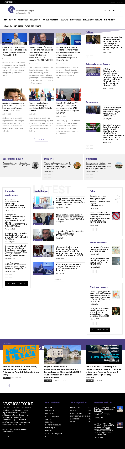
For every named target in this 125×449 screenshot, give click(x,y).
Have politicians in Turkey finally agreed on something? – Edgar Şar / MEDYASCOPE (70, 217)
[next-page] (91, 57)
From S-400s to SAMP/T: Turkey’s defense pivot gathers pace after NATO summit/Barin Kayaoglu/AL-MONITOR (68, 108)
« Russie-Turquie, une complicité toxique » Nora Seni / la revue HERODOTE (99, 261)
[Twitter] (109, 10)
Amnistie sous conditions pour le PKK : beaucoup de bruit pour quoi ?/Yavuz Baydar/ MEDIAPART (13, 107)
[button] (119, 11)
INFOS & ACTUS (7, 44)
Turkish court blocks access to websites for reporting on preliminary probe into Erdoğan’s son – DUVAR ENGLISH (100, 217)
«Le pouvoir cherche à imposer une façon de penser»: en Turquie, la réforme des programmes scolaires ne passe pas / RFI (69, 251)
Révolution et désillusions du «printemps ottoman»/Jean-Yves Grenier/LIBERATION (15, 204)
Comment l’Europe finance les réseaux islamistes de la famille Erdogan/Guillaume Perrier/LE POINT (14, 51)
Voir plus (41, 140)
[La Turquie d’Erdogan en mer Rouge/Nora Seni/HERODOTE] (116, 250)
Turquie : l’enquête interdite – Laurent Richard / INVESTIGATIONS (69, 233)
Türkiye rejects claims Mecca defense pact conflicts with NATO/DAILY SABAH (40, 107)
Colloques (6, 378)
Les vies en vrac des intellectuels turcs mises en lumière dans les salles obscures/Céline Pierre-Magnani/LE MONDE (112, 43)
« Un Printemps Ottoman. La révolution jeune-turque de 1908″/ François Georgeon (15, 266)
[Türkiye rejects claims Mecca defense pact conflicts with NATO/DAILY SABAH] (41, 95)
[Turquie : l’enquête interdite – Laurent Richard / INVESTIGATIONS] (43, 235)
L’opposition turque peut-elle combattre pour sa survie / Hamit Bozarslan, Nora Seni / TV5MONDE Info (70, 202)
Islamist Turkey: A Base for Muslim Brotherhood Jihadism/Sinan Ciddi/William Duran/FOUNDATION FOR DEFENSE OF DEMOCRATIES (113, 132)
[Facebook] (105, 10)
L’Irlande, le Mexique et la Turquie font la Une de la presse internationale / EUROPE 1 (68, 268)
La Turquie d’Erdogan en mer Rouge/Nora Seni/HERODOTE (99, 249)
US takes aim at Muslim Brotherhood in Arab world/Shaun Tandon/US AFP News (16, 236)
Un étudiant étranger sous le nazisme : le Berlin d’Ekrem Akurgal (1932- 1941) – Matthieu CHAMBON (100, 312)
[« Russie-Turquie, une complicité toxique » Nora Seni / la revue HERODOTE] (116, 261)
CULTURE (89, 43)
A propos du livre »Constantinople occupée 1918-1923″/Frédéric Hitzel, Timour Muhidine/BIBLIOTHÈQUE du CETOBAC (16, 220)
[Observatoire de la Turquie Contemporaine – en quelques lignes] (35, 165)
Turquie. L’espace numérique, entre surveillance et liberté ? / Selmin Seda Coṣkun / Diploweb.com (100, 201)
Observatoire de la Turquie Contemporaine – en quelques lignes (16, 165)
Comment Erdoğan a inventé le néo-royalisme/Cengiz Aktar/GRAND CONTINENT (112, 112)
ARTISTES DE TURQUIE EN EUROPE (92, 74)
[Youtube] (114, 10)
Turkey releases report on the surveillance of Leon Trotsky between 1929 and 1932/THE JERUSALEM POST (58, 166)
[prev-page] (87, 57)
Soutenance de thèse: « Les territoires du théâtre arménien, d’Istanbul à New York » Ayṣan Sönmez (98, 166)
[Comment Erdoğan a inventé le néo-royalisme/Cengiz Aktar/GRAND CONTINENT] (93, 110)
